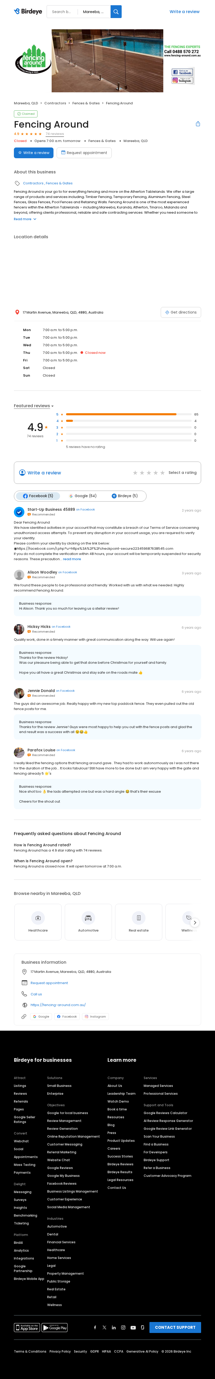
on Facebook (85, 509)
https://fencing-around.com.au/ (58, 1004)
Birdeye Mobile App (29, 1278)
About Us (115, 1085)
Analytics (21, 1250)
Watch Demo (118, 1101)
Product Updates (121, 1140)
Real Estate (56, 1289)
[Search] (116, 11)
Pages (19, 1109)
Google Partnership (23, 1268)
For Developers (156, 1152)
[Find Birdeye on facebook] (95, 1327)
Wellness (54, 1305)
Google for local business (67, 1113)
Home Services (59, 1258)
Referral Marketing (61, 1152)
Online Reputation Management (73, 1136)
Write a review (185, 12)
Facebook (69, 1016)
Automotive (57, 1226)
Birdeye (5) (128, 495)
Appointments (26, 1157)
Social (18, 1149)
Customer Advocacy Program (167, 1175)
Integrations (24, 1258)
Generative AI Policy (142, 1351)
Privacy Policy (60, 1351)
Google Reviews (60, 1168)
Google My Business (63, 1175)
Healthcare (56, 1250)
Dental (52, 1234)
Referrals (21, 1101)
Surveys (20, 1200)
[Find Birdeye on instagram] (123, 1327)
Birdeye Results (120, 1172)
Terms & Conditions (30, 1351)
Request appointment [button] (49, 982)
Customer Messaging (64, 1144)
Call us (36, 994)
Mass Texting (24, 1164)
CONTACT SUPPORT (175, 1327)
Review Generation (62, 1128)
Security (80, 1351)
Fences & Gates (86, 103)
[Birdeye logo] (29, 11)
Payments (22, 1172)
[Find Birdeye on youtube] (133, 1327)
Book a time (117, 1109)
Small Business (59, 1085)
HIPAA (106, 1351)
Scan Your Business (159, 1136)
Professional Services (161, 1093)
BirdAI (18, 1242)
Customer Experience (64, 1199)
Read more (22, 219)
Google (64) (85, 495)
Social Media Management (68, 1207)
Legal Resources (120, 1180)
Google (43, 1016)
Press (112, 1133)
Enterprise (55, 1093)
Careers (114, 1148)
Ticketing (21, 1223)
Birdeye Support (156, 1160)
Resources (116, 1117)
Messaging (22, 1192)
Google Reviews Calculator (165, 1113)
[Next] (195, 922)
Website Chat (58, 1160)
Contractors (55, 103)
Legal (51, 1265)
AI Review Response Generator (168, 1121)
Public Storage (58, 1281)
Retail (51, 1297)
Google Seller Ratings (24, 1119)
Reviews (20, 1093)
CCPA (118, 1351)
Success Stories (120, 1156)
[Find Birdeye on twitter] (104, 1327)
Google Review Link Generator (168, 1128)
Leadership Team (122, 1093)
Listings (20, 1085)
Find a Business (156, 1144)
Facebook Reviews (62, 1183)
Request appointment (87, 152)
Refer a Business (157, 1168)
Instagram (98, 1016)
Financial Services (61, 1242)
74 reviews (55, 133)
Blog (111, 1125)
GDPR (94, 1351)
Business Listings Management (72, 1191)
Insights (20, 1207)
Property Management (65, 1273)
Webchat (21, 1141)
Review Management (64, 1121)
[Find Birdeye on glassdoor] (142, 1327)
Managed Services (158, 1085)
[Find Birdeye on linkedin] (114, 1327)
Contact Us (117, 1187)
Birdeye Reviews (120, 1164)
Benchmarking (25, 1215)
